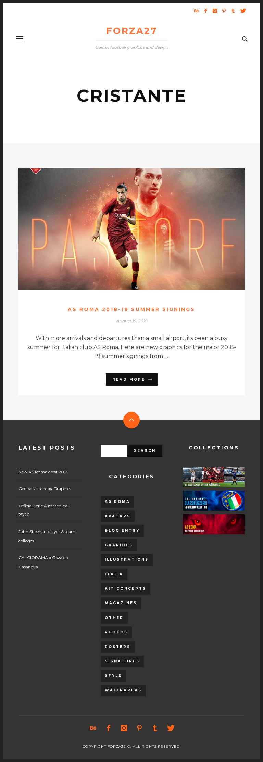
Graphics (119, 545)
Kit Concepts (125, 588)
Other (114, 617)
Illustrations (127, 559)
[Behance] (196, 11)
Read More (128, 379)
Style (113, 675)
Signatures (122, 661)
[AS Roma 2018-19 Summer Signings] (120, 229)
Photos (116, 632)
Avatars (117, 516)
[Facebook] (205, 11)
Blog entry (122, 530)
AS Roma (117, 501)
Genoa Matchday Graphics (44, 488)
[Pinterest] (224, 11)
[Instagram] (215, 11)
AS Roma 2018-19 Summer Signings (131, 309)
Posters (117, 647)
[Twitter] (242, 11)
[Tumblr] (233, 11)
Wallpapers (123, 690)
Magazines (121, 603)
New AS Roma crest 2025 (43, 471)
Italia (114, 574)
